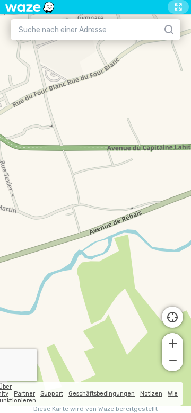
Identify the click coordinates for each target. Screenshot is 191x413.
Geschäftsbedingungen (101, 393)
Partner (24, 393)
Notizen (151, 393)
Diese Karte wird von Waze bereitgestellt (95, 409)
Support (51, 393)
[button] (172, 342)
